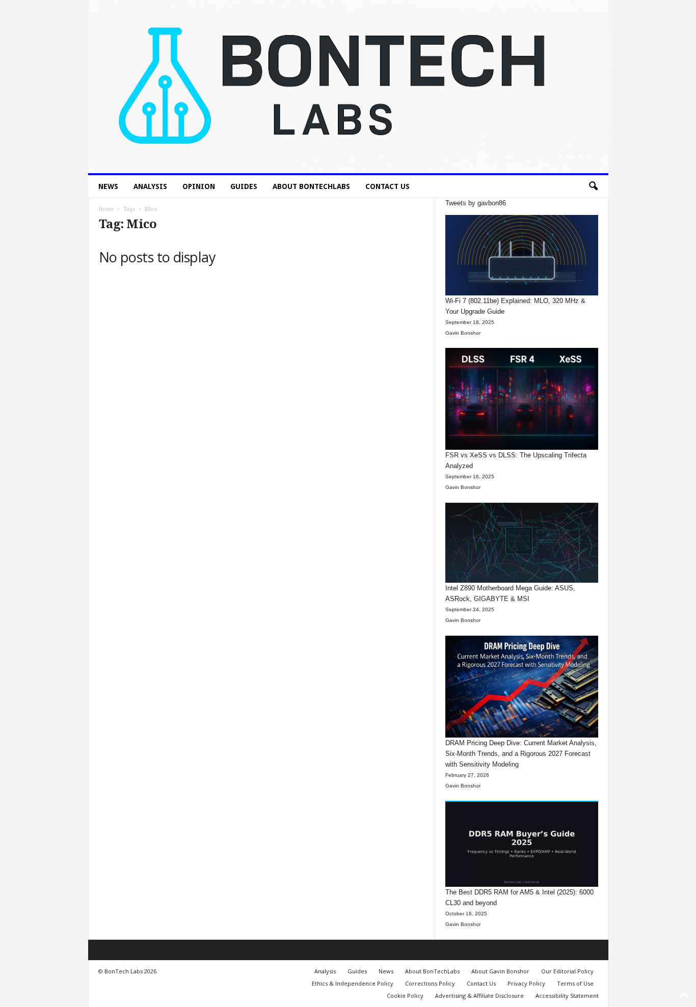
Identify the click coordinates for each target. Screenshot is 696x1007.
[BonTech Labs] (348, 86)
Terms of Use (575, 983)
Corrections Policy (430, 983)
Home (106, 209)
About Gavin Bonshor (500, 971)
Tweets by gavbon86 (475, 203)
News (108, 186)
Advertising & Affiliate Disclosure (479, 995)
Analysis (150, 186)
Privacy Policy (526, 983)
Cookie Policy (405, 995)
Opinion (198, 186)
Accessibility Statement (567, 995)
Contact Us (387, 186)
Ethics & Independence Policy (352, 983)
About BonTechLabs (311, 186)
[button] (593, 186)
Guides (243, 186)
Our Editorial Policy (567, 971)
